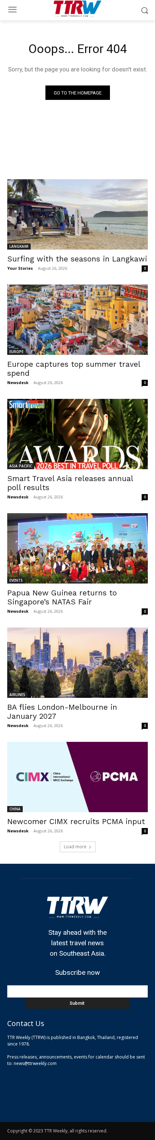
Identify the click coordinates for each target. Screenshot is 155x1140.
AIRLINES (17, 694)
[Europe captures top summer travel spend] (77, 320)
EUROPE (16, 351)
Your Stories (20, 268)
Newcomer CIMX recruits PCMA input (76, 821)
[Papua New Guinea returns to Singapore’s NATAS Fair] (77, 548)
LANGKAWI (18, 246)
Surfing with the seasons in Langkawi (77, 258)
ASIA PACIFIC (20, 465)
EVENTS (16, 580)
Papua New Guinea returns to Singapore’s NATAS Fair (62, 597)
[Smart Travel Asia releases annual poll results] (77, 434)
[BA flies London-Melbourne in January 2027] (77, 663)
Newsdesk (17, 382)
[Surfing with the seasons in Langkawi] (77, 214)
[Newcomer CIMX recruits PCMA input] (77, 777)
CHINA (15, 808)
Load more (75, 847)
